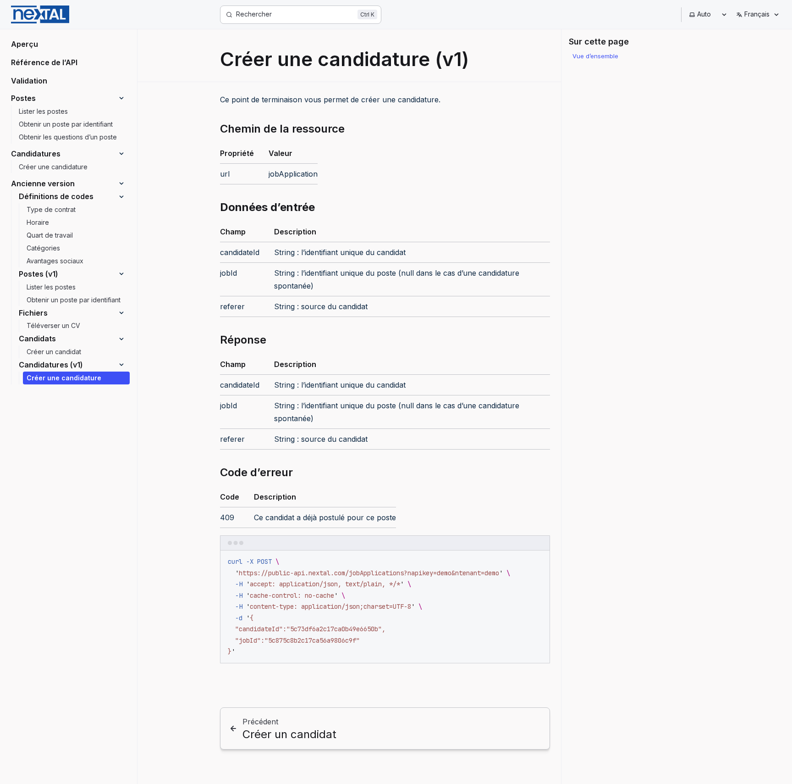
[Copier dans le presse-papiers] (538, 561)
